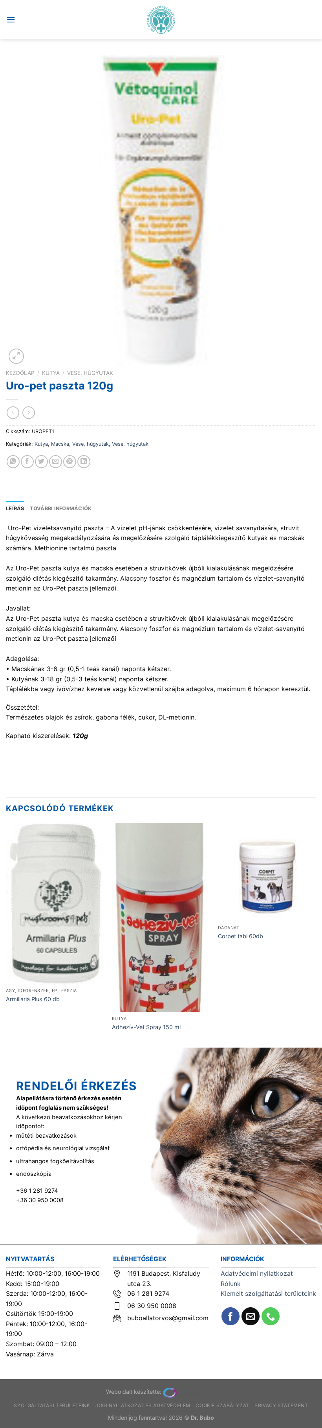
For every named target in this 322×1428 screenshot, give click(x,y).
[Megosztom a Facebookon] (27, 461)
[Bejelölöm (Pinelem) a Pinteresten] (69, 461)
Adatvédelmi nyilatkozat (257, 1273)
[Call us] (271, 1316)
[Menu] (10, 19)
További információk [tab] (61, 508)
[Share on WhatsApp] (13, 461)
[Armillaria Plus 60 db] (55, 903)
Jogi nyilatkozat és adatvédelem (142, 1405)
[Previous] (6, 934)
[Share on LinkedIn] (83, 461)
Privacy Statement (281, 1405)
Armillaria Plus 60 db (33, 999)
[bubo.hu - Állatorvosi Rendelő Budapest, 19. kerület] (161, 19)
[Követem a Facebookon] (230, 1316)
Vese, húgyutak (90, 373)
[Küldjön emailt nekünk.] (251, 1316)
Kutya (51, 373)
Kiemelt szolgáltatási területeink (268, 1293)
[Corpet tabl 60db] (267, 872)
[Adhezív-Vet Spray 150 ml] (161, 918)
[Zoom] (16, 356)
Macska (60, 444)
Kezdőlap (20, 373)
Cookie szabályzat (222, 1405)
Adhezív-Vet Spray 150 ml (146, 1027)
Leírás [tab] (15, 508)
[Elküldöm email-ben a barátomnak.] (55, 461)
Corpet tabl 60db (240, 936)
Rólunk (231, 1284)
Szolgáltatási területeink (52, 1405)
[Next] (316, 934)
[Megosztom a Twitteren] (41, 461)
